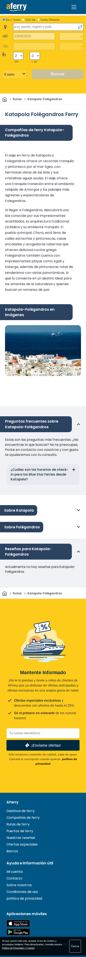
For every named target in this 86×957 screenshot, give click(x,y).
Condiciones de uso (22, 891)
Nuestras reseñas (20, 837)
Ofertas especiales (22, 844)
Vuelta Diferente (50, 19)
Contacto (14, 878)
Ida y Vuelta (13, 19)
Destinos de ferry (20, 810)
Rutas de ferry (18, 824)
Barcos (12, 851)
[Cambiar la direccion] (80, 27)
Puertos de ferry (19, 831)
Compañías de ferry (23, 817)
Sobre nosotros (19, 885)
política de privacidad (24, 898)
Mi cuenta (14, 871)
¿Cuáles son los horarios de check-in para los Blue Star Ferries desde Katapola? (39, 474)
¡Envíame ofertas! (46, 745)
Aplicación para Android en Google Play (18, 932)
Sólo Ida (30, 19)
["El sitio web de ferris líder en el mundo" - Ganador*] (16, 7)
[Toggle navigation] (74, 7)
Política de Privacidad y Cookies (18, 948)
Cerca (75, 946)
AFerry (12, 802)
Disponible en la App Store (18, 923)
